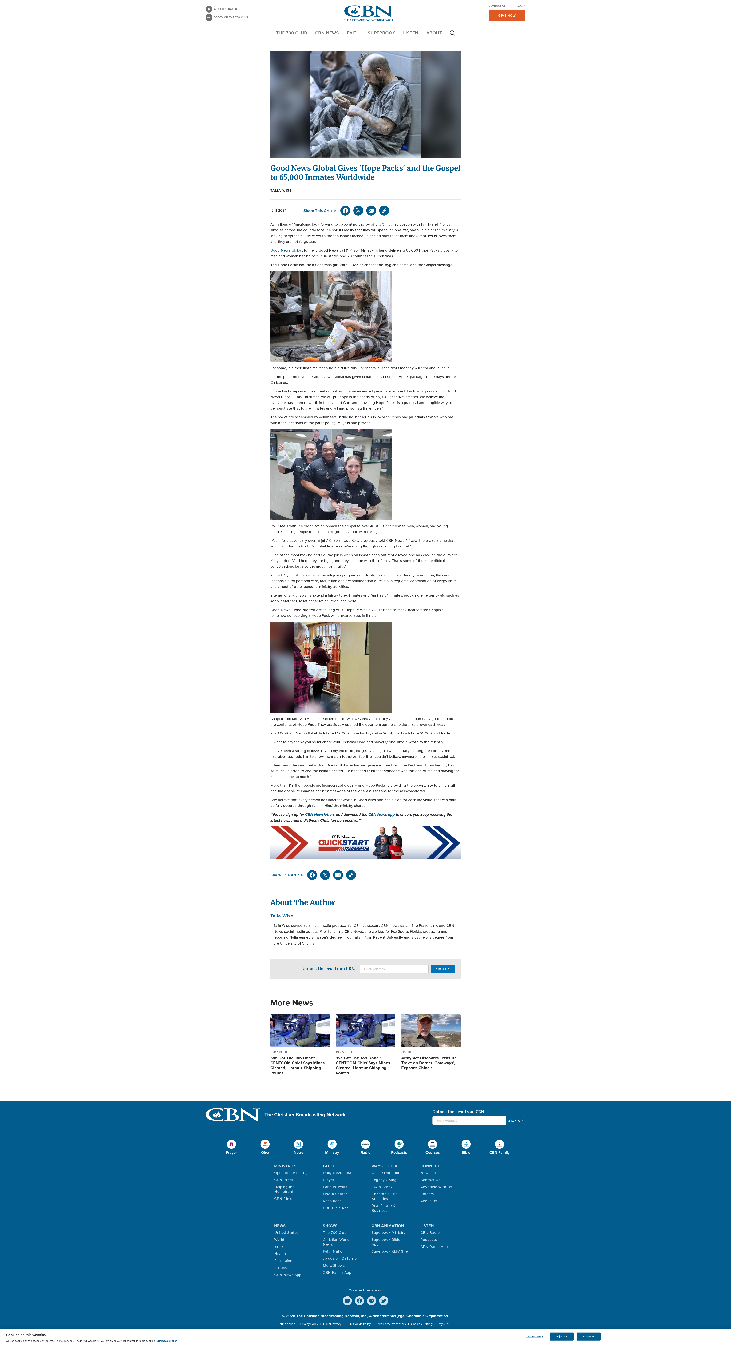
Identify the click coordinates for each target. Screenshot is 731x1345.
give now (507, 15)
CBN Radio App (434, 1246)
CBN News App (287, 1275)
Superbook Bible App (386, 1242)
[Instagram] (371, 1300)
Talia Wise (281, 190)
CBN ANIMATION (388, 1226)
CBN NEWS (327, 33)
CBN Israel (283, 1180)
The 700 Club (291, 33)
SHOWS (330, 1226)
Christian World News (336, 1242)
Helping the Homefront (284, 1189)
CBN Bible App (336, 1208)
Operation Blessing (291, 1173)
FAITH (353, 33)
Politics (280, 1268)
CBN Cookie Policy (358, 1324)
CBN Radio (430, 1232)
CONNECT (430, 1166)
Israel (279, 1246)
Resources (332, 1201)
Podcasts (428, 1239)
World (279, 1239)
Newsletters (431, 1173)
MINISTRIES (285, 1166)
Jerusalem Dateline (340, 1258)
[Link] (384, 211)
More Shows (334, 1265)
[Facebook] (345, 211)
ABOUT (434, 33)
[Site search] (452, 35)
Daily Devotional (337, 1173)
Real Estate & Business (384, 1208)
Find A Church (335, 1194)
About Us (428, 1201)
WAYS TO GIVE (386, 1166)
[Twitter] (358, 211)
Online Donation (386, 1173)
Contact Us (497, 6)
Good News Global (286, 250)
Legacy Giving (384, 1180)
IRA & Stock (382, 1187)
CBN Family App (337, 1272)
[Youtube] (347, 1300)
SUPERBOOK (381, 33)
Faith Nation (334, 1251)
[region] (365, 1337)
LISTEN (410, 33)
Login (521, 6)
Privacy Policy (309, 1324)
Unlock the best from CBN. (328, 968)
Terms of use (286, 1324)
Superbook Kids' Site (390, 1251)
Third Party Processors (391, 1324)
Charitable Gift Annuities (384, 1196)
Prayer (328, 1180)
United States (286, 1232)
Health (280, 1253)
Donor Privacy (332, 1324)
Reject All (561, 1336)
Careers (427, 1194)
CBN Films (283, 1198)
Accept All (588, 1336)
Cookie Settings (534, 1336)
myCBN (444, 1324)
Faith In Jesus (335, 1187)
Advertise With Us (436, 1187)
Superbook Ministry (388, 1232)
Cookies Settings (422, 1324)
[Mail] (371, 211)
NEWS (280, 1226)
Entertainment (286, 1261)
